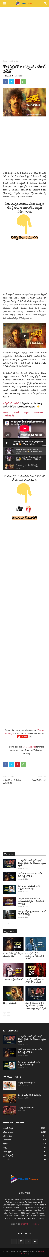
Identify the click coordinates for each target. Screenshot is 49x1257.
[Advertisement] (24, 32)
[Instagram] (21, 1241)
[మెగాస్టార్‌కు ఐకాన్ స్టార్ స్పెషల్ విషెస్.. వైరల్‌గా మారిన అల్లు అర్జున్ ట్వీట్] (9, 863)
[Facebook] (5, 81)
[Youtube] (35, 1241)
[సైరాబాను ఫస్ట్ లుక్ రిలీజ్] (13, 970)
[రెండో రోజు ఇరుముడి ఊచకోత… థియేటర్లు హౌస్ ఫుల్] (9, 876)
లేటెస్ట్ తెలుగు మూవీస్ (24, 237)
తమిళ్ (16, 412)
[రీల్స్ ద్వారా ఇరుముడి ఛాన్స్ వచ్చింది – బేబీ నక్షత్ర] (9, 889)
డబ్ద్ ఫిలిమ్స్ (9, 415)
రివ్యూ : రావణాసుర (25, 1107)
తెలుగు (5, 412)
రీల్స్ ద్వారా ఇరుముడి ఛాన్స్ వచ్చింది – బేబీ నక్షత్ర (29, 887)
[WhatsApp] (23, 81)
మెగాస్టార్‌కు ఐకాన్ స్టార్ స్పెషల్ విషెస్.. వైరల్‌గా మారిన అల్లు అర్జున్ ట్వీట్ (32, 863)
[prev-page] (4, 923)
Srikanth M (9, 76)
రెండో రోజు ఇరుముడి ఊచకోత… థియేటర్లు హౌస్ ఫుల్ (31, 874)
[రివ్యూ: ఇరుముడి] (13, 993)
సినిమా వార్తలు (14, 61)
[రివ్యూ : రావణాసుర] (9, 1110)
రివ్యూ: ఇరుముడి (9, 1003)
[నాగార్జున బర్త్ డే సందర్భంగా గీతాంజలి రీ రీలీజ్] (35, 944)
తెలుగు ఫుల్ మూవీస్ (24, 518)
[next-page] (8, 923)
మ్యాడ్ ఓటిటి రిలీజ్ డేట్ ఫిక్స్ (29, 1095)
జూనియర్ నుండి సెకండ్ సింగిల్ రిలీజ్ (12, 781)
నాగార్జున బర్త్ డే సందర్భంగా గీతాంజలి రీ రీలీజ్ (34, 956)
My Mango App (29, 747)
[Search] (45, 3)
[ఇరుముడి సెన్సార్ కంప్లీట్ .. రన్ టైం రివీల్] (13, 944)
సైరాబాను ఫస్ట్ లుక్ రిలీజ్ (12, 979)
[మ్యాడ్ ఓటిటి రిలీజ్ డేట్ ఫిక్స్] (9, 1098)
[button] (4, 3)
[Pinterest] (17, 81)
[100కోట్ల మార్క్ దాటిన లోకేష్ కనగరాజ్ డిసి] (35, 970)
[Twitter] (11, 81)
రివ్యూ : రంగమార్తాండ (26, 1082)
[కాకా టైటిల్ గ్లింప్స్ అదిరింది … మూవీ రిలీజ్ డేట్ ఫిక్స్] (9, 914)
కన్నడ (26, 412)
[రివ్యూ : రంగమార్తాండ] (9, 1085)
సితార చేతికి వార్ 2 (39, 780)
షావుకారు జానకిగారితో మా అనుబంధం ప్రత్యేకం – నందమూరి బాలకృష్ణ (31, 901)
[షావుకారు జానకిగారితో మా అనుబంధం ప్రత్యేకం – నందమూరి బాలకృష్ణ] (9, 901)
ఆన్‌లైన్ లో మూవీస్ (11, 403)
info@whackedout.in (30, 1224)
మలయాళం (38, 412)
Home (5, 61)
